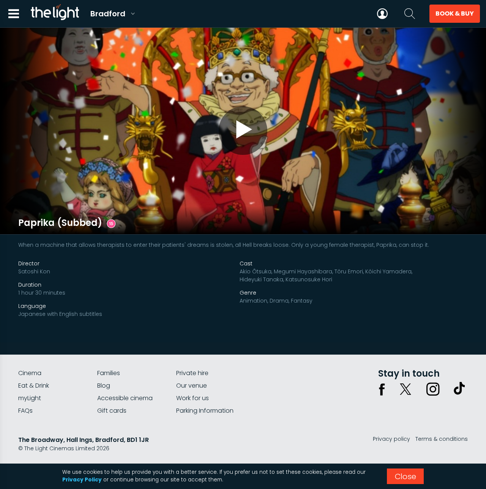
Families (108, 373)
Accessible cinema (125, 398)
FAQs (25, 410)
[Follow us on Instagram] (432, 389)
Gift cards (111, 410)
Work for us (192, 398)
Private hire (192, 373)
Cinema (29, 373)
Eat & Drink (33, 385)
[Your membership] (382, 13)
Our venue (191, 385)
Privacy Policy (82, 479)
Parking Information (205, 410)
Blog (103, 385)
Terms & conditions (441, 439)
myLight (29, 398)
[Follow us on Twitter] (405, 389)
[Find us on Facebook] (382, 389)
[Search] (409, 13)
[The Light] (54, 13)
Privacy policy (391, 439)
